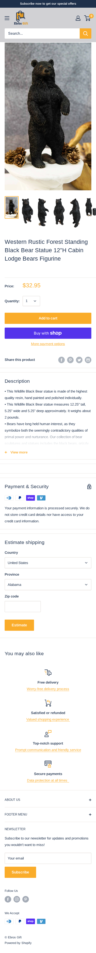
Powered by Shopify (18, 943)
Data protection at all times (48, 780)
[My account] (78, 18)
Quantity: (12, 301)
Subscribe (20, 872)
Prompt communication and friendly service (48, 750)
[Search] (85, 33)
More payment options (48, 344)
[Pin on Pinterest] (70, 359)
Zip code (12, 596)
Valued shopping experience (48, 719)
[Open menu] (7, 18)
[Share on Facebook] (61, 359)
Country (11, 552)
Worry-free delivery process (48, 689)
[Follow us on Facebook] (8, 899)
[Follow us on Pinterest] (25, 899)
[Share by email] (88, 359)
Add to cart (48, 318)
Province (12, 574)
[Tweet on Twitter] (79, 359)
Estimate (19, 625)
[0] (87, 18)
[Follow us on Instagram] (17, 899)
